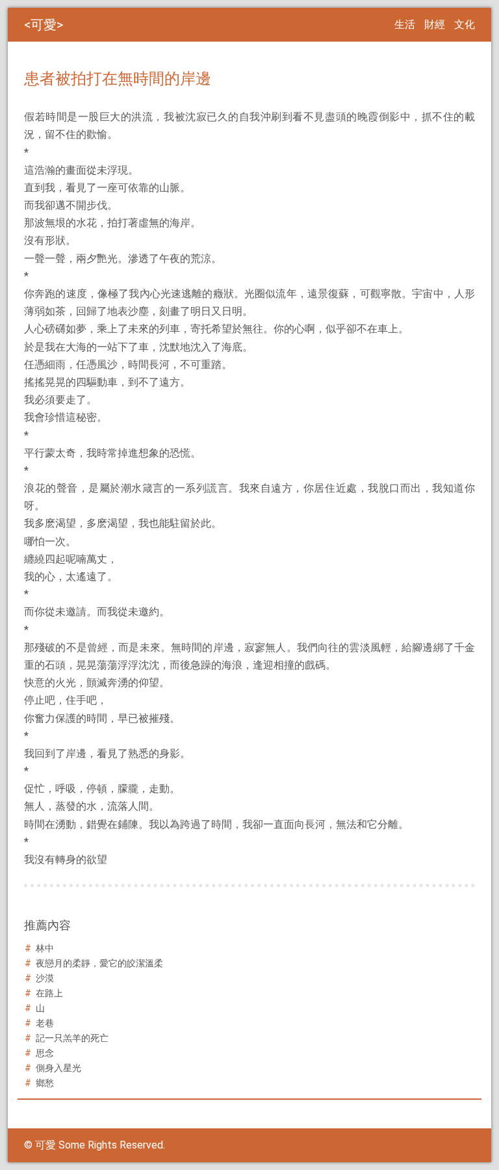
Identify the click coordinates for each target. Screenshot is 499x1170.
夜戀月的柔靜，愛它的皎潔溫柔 (99, 963)
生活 (404, 24)
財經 (434, 24)
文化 (464, 24)
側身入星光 (58, 1068)
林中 (45, 948)
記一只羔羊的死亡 (72, 1038)
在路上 (49, 993)
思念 (45, 1053)
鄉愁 (45, 1083)
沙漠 (45, 978)
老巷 (45, 1023)
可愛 (44, 25)
